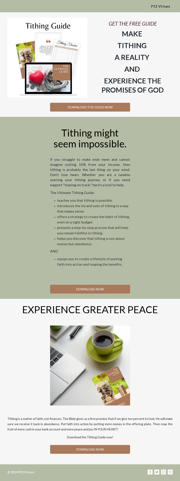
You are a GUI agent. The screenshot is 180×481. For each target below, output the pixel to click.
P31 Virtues (160, 6)
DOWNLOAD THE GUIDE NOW (90, 107)
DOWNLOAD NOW (90, 289)
